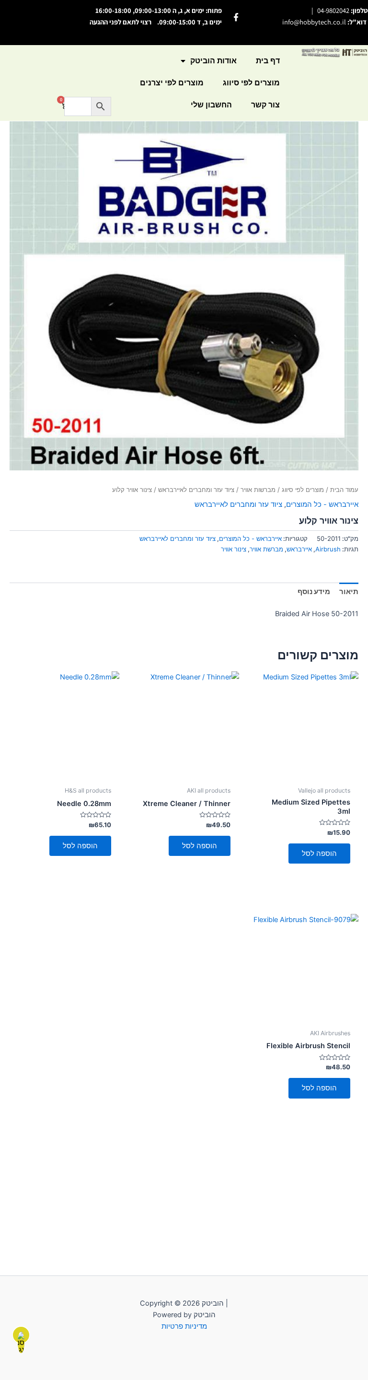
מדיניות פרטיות (184, 1326)
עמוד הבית (344, 489)
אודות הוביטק (213, 61)
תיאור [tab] (348, 591)
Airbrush (328, 549)
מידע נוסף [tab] (314, 591)
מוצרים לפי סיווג (251, 83)
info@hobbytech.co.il (314, 21)
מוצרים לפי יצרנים (172, 83)
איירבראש (299, 549)
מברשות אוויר (258, 489)
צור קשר (265, 105)
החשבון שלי (211, 105)
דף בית (268, 61)
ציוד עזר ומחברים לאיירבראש (196, 489)
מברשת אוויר (266, 549)
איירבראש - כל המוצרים (322, 504)
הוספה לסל (319, 853)
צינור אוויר (233, 549)
